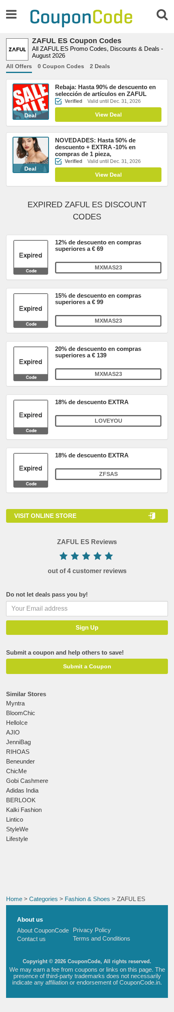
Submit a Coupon (87, 666)
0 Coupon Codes (61, 66)
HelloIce (17, 722)
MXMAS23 (108, 267)
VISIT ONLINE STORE (45, 515)
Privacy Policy (92, 929)
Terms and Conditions (101, 938)
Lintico (14, 819)
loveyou (108, 420)
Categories (43, 898)
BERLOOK (21, 800)
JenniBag (18, 742)
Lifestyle (17, 838)
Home (14, 898)
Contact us (31, 938)
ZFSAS (108, 474)
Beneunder (20, 761)
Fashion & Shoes (87, 898)
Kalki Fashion (24, 809)
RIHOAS (18, 751)
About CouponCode (43, 930)
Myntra (15, 703)
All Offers (19, 66)
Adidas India (22, 790)
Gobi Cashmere (27, 780)
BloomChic (20, 712)
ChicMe (16, 771)
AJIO (13, 732)
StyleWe (17, 829)
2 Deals (100, 66)
